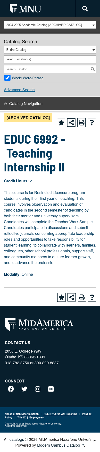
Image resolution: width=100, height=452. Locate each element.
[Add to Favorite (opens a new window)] (61, 122)
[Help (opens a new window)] (92, 122)
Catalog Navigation (25, 103)
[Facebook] (11, 389)
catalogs (16, 439)
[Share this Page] (71, 122)
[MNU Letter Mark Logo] (25, 8)
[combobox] (50, 25)
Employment (36, 417)
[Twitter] (24, 389)
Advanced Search (19, 89)
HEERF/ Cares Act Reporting (60, 414)
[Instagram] (38, 389)
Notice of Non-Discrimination (22, 414)
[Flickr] (51, 389)
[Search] (92, 69)
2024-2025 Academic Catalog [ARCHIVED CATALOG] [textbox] (44, 25)
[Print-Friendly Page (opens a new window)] (81, 122)
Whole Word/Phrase (27, 77)
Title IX (21, 417)
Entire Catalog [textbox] (16, 50)
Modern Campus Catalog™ (60, 445)
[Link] (84, 8)
